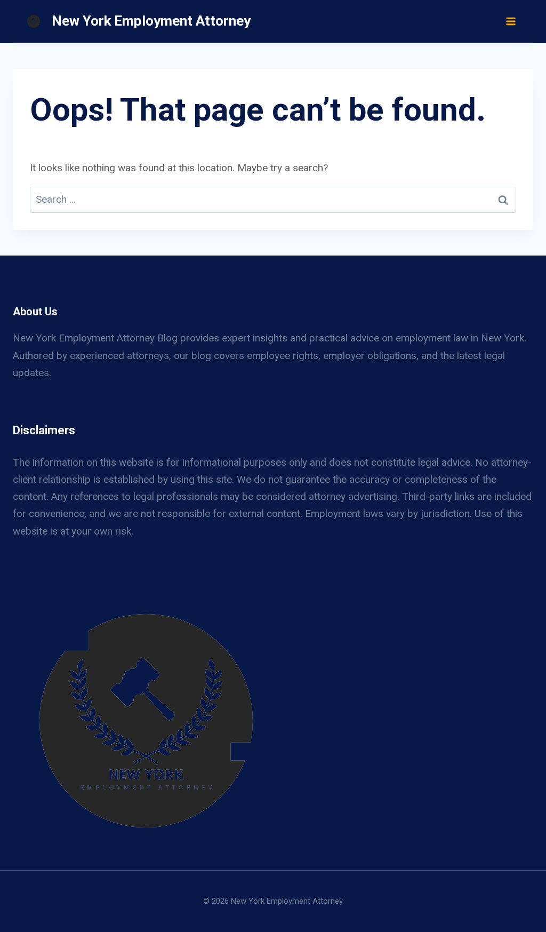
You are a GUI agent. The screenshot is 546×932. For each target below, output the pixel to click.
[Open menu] (510, 21)
